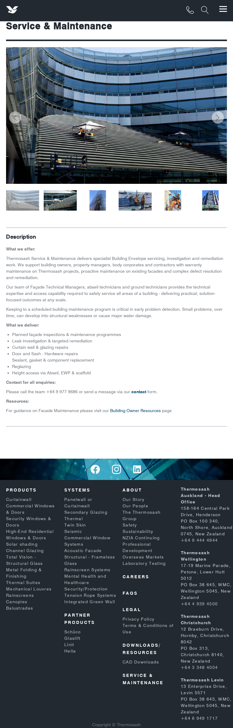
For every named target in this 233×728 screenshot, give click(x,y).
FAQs (130, 593)
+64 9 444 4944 (199, 540)
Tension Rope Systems (90, 595)
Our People (135, 505)
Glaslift (72, 638)
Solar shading (22, 544)
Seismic (73, 531)
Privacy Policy (138, 619)
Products (21, 490)
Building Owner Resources (135, 410)
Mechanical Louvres (29, 588)
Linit (69, 644)
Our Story (134, 499)
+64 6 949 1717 (199, 718)
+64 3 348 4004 (199, 667)
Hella (70, 651)
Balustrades (19, 608)
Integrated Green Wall (89, 601)
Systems (77, 490)
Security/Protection (86, 588)
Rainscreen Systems (87, 569)
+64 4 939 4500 (199, 603)
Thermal (73, 518)
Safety (130, 525)
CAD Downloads (141, 662)
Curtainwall (19, 499)
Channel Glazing (25, 550)
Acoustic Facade (83, 550)
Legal (132, 609)
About (132, 490)
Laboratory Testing (144, 563)
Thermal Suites (23, 582)
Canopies (16, 601)
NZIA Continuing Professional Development (141, 544)
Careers (136, 576)
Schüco (72, 631)
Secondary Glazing (85, 512)
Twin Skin (75, 525)
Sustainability (138, 531)
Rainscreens (20, 595)
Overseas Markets (143, 557)
